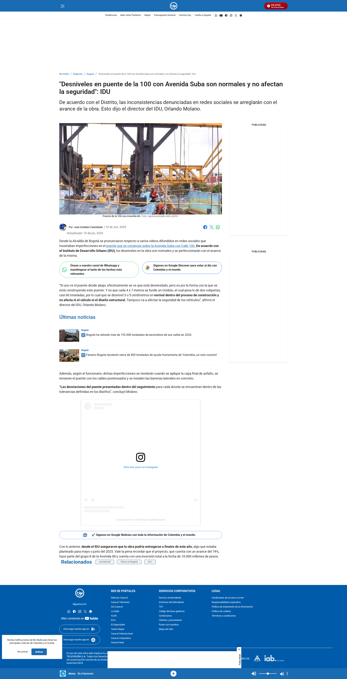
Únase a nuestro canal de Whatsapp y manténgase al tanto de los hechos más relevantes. (96, 269)
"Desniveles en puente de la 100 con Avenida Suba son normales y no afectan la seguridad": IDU (147, 74)
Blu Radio (64, 74)
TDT (161, 607)
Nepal (147, 15)
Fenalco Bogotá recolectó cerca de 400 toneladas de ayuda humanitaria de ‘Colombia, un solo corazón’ (151, 355)
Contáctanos (165, 616)
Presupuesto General (164, 15)
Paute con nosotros (169, 625)
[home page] (173, 6)
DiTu (113, 620)
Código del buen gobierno (172, 611)
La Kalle (115, 611)
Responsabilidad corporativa (226, 602)
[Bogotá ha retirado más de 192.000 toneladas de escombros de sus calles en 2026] (69, 335)
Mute (254, 673)
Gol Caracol (117, 607)
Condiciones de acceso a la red (227, 598)
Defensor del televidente (171, 602)
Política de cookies (221, 611)
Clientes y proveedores (170, 620)
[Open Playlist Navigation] (287, 673)
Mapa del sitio (166, 629)
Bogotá (90, 74)
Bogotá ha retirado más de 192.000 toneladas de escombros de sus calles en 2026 (138, 335)
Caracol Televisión (120, 602)
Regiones (78, 74)
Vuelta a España (203, 15)
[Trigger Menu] (62, 6)
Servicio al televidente (170, 598)
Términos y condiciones (224, 616)
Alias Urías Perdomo (130, 15)
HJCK (114, 616)
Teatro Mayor (117, 629)
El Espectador (118, 625)
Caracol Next (117, 642)
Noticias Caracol (119, 598)
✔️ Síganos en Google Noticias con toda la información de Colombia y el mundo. (144, 535)
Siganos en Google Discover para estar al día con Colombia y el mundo (185, 267)
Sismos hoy (185, 15)
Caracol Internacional (122, 633)
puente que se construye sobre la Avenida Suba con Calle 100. (151, 246)
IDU (150, 561)
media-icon (173, 673)
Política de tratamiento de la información (232, 607)
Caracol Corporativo (121, 638)
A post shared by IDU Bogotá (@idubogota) (140, 519)
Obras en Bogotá (129, 561)
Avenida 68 (104, 561)
